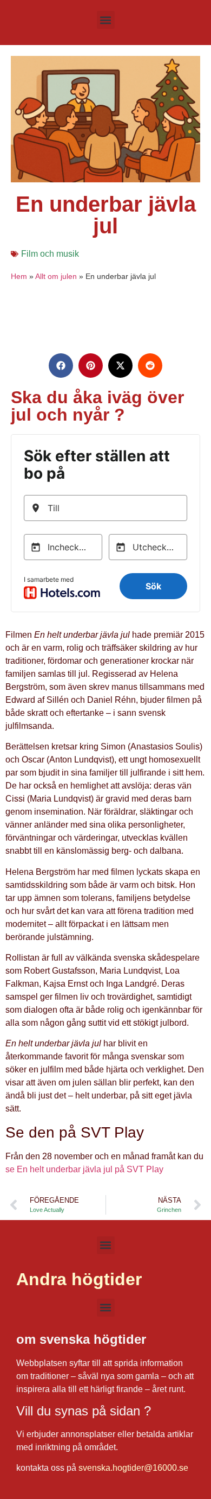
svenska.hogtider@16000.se (133, 1467)
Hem (19, 276)
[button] (106, 20)
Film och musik (50, 253)
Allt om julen (56, 276)
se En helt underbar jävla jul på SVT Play (84, 1169)
